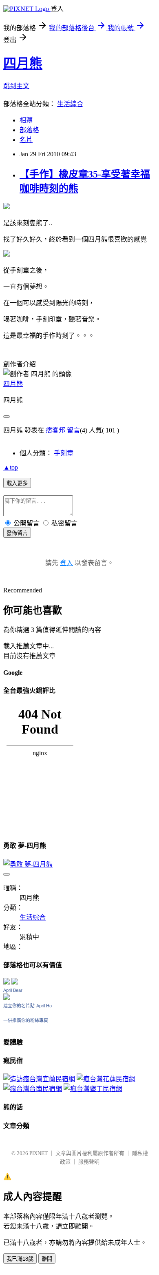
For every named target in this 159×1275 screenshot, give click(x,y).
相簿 (26, 120)
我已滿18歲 (20, 1259)
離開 (47, 1259)
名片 (26, 139)
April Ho (44, 1005)
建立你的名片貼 (19, 1005)
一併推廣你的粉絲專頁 (25, 1020)
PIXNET (38, 1153)
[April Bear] (6, 997)
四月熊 (22, 63)
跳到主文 (16, 85)
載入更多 (17, 483)
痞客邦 (55, 430)
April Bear (12, 990)
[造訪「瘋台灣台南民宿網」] (32, 1088)
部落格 (29, 129)
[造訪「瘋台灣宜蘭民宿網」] (39, 1078)
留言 (73, 430)
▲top (10, 467)
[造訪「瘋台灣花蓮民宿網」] (106, 1078)
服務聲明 (88, 1162)
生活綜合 (70, 103)
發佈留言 (17, 533)
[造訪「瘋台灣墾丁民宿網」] (93, 1088)
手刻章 (63, 453)
